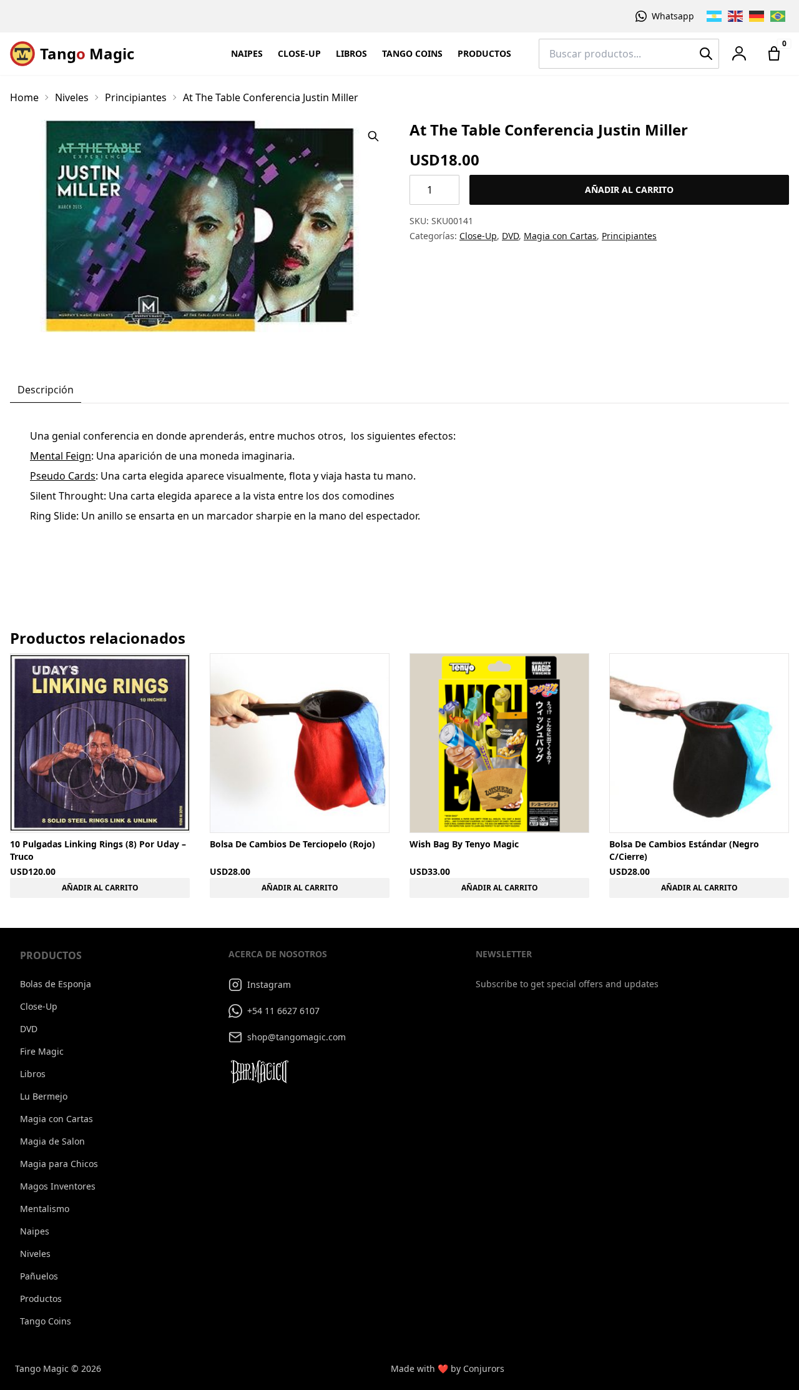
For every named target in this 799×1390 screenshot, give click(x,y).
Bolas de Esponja (55, 984)
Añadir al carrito (629, 189)
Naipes (247, 53)
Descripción (45, 390)
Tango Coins (412, 53)
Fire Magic (42, 1051)
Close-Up (299, 53)
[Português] (778, 16)
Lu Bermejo (43, 1096)
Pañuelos (39, 1276)
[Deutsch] (757, 16)
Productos (484, 53)
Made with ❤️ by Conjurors (447, 1368)
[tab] (45, 390)
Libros (351, 53)
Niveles (72, 97)
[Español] (714, 16)
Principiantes (136, 97)
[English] (736, 16)
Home (24, 97)
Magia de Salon (52, 1141)
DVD (510, 236)
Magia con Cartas (560, 236)
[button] (739, 54)
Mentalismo (44, 1209)
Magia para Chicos (59, 1164)
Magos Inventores (58, 1186)
